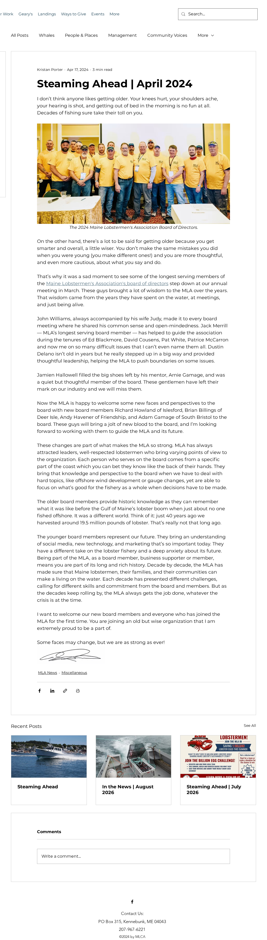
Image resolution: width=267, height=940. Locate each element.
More (203, 35)
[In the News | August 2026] (133, 756)
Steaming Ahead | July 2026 (214, 789)
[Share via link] (65, 690)
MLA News (47, 672)
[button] (98, 14)
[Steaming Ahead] (49, 756)
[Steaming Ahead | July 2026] (218, 756)
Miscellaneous (74, 672)
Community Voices (167, 35)
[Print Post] (77, 690)
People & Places (81, 35)
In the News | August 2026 (128, 789)
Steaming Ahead (37, 787)
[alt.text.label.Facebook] (132, 901)
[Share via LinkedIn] (52, 690)
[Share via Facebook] (39, 690)
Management (122, 35)
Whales (46, 35)
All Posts (19, 35)
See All (250, 725)
